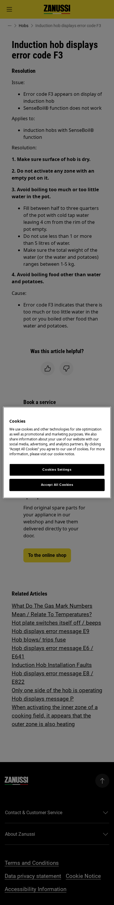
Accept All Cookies (57, 484)
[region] (57, 453)
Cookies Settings (56, 470)
